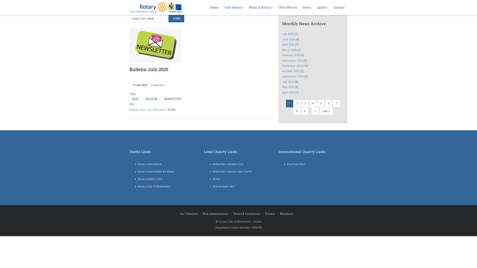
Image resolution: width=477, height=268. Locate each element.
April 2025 (288, 92)
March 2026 (289, 50)
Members (286, 214)
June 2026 (288, 39)
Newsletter (173, 99)
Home (214, 7)
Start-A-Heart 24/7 (223, 186)
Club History (233, 7)
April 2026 (288, 44)
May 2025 (288, 87)
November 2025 (292, 66)
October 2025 (290, 71)
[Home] (156, 7)
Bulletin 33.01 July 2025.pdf (146, 109)
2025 (135, 99)
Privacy (270, 214)
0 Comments (158, 85)
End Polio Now (296, 164)
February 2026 (291, 55)
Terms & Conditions (246, 214)
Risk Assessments (215, 214)
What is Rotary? (261, 7)
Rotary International (150, 164)
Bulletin (151, 99)
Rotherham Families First (227, 164)
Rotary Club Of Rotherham (154, 186)
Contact (339, 7)
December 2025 (292, 60)
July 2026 (288, 34)
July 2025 (288, 82)
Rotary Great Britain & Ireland (156, 171)
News (307, 7)
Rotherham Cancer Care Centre (232, 171)
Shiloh (216, 179)
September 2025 (293, 76)
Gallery (322, 7)
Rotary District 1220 (150, 179)
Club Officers (287, 7)
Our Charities (189, 214)
